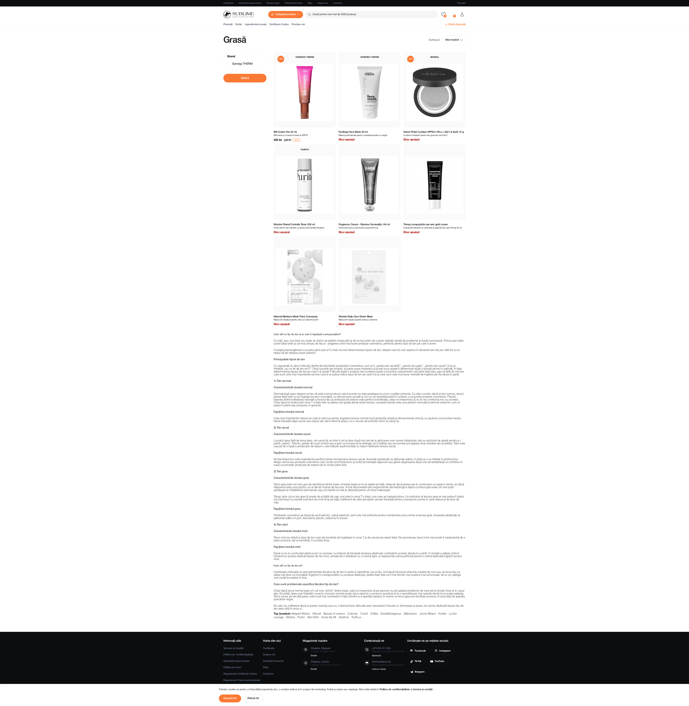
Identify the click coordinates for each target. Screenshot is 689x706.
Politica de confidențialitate (238, 655)
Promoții (228, 24)
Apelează (376, 656)
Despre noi (323, 3)
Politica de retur (232, 667)
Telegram (419, 672)
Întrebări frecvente (293, 3)
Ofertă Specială (457, 24)
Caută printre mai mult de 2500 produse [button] (334, 14)
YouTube (439, 661)
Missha (290, 617)
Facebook (420, 651)
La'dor (453, 614)
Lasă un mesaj (379, 669)
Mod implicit (452, 40)
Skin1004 (313, 617)
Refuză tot (253, 698)
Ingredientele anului (255, 24)
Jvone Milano (428, 614)
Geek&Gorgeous (390, 614)
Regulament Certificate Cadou (240, 674)
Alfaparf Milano (300, 614)
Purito (301, 617)
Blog (310, 3)
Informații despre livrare (250, 3)
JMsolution (410, 614)
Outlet (238, 24)
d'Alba (374, 614)
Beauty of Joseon (334, 614)
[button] (443, 14)
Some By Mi (328, 617)
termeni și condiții (423, 689)
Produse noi (298, 24)
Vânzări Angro (273, 3)
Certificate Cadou (279, 24)
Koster (442, 614)
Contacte (337, 3)
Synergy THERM (242, 64)
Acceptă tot (230, 698)
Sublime (344, 617)
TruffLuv (356, 617)
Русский (461, 3)
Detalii (314, 656)
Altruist (316, 614)
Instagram (445, 651)
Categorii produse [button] (286, 14)
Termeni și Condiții (233, 648)
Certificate (228, 3)
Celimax (352, 614)
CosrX (364, 614)
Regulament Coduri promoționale (241, 680)
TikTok (417, 661)
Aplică (245, 78)
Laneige (279, 617)
